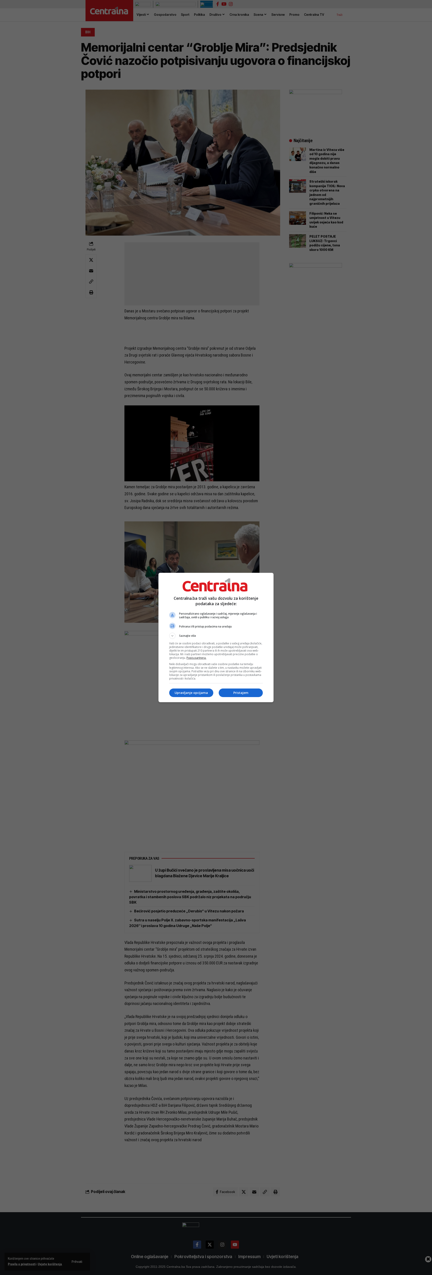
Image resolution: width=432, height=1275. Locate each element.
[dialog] (216, 637)
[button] (216, 636)
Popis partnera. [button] (196, 658)
